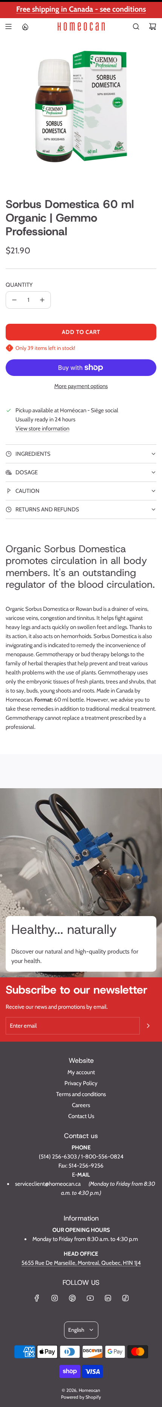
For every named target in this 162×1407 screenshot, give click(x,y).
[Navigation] (8, 26)
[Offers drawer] (25, 26)
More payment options (81, 386)
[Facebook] (37, 1298)
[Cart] (152, 26)
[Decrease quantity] (14, 300)
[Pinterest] (72, 1298)
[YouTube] (90, 1298)
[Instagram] (54, 1298)
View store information (42, 428)
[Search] (136, 26)
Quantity (19, 284)
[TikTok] (125, 1298)
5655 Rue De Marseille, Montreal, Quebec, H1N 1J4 (81, 1262)
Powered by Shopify (81, 1397)
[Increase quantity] (42, 300)
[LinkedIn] (107, 1298)
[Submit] (148, 1025)
